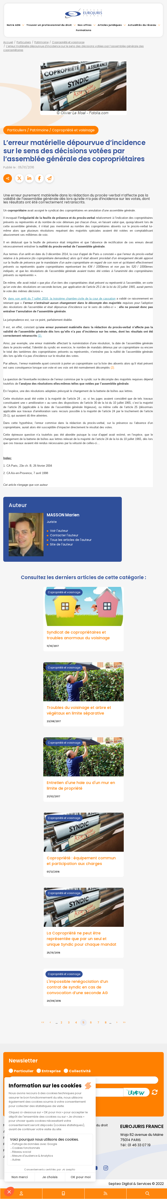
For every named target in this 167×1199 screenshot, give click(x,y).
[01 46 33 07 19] (63, 1193)
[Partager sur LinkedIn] (29, 178)
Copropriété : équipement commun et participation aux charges (81, 860)
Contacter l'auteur (64, 535)
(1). (40, 335)
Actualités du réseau (142, 25)
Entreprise (51, 1070)
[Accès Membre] (21, 1193)
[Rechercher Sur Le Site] (147, 1193)
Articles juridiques (110, 25)
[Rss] (105, 1193)
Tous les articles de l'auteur (71, 540)
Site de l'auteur (61, 544)
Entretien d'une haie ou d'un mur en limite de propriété (81, 785)
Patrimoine (41, 42)
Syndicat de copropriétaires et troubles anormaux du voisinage (78, 635)
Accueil (8, 42)
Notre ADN (13, 25)
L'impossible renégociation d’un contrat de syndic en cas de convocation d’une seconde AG (77, 987)
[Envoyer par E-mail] (49, 178)
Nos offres (85, 25)
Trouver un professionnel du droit (49, 25)
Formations (83, 30)
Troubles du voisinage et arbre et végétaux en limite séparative (79, 710)
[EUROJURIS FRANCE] (83, 13)
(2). (113, 367)
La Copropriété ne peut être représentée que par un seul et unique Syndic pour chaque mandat (81, 939)
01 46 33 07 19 (139, 1145)
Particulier (23, 1070)
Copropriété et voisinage (68, 42)
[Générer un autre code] (153, 1092)
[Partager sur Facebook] (39, 178)
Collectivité (80, 1070)
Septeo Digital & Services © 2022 (136, 1183)
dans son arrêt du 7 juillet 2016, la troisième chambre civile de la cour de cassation (61, 298)
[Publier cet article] (19, 178)
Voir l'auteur (59, 531)
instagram (105, 1167)
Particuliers (24, 42)
